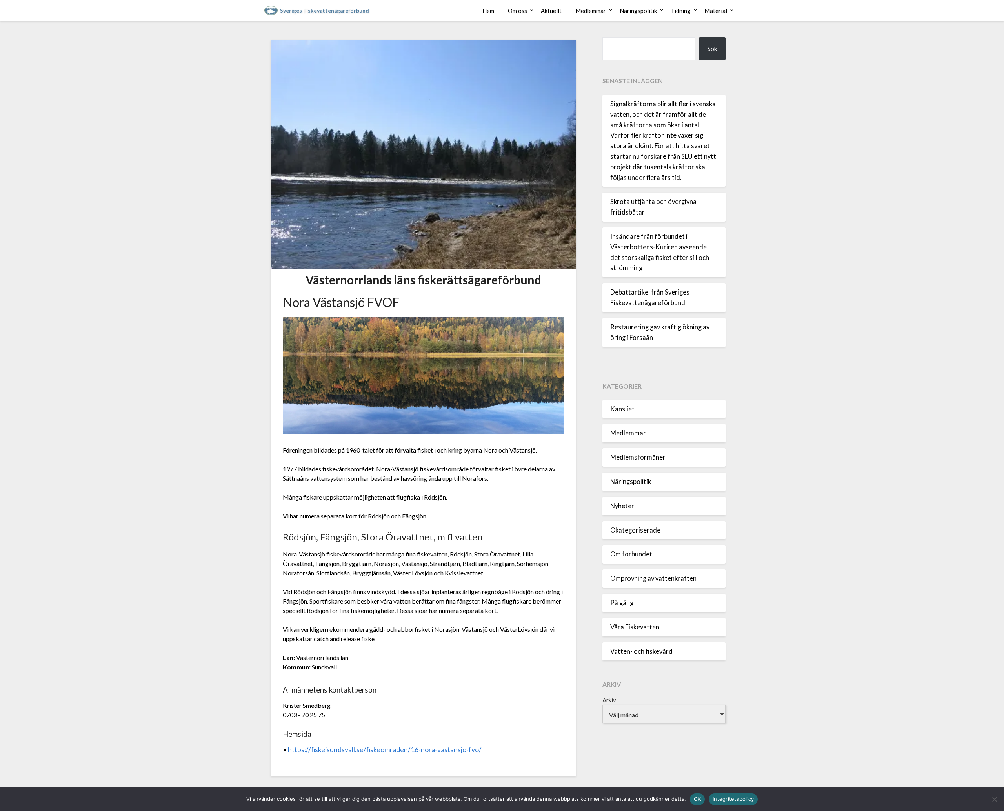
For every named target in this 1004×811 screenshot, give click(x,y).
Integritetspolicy (733, 799)
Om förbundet (631, 554)
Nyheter (622, 506)
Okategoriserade (635, 530)
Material (715, 10)
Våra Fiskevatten (634, 627)
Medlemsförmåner (638, 457)
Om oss (517, 10)
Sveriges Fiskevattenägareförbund (324, 10)
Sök (712, 48)
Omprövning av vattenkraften (653, 578)
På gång (621, 603)
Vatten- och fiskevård (641, 651)
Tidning (681, 10)
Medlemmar (590, 10)
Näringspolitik (638, 10)
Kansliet (622, 409)
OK (697, 799)
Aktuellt (551, 10)
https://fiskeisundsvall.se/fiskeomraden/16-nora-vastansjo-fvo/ (385, 750)
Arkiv (609, 700)
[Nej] (994, 799)
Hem (488, 10)
